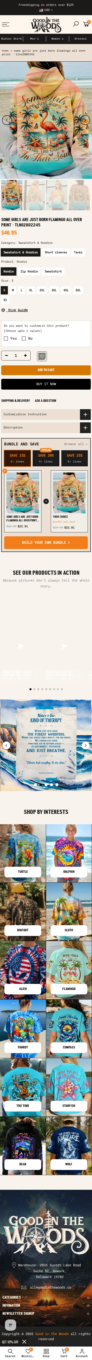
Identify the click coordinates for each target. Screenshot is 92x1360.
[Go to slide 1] (35, 784)
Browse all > (76, 444)
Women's (58, 38)
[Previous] (7, 120)
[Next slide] (86, 745)
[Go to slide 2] (40, 784)
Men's (34, 38)
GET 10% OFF (10, 1341)
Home (5, 50)
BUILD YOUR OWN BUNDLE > (46, 542)
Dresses (81, 38)
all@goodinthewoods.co (50, 1287)
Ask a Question (45, 401)
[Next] (85, 120)
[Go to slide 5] (56, 784)
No (30, 338)
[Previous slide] (6, 745)
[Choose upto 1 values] (23, 331)
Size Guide (17, 310)
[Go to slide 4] (51, 784)
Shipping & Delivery (15, 401)
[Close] (24, 1342)
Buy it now (46, 384)
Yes (13, 338)
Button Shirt (11, 38)
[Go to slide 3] (46, 784)
